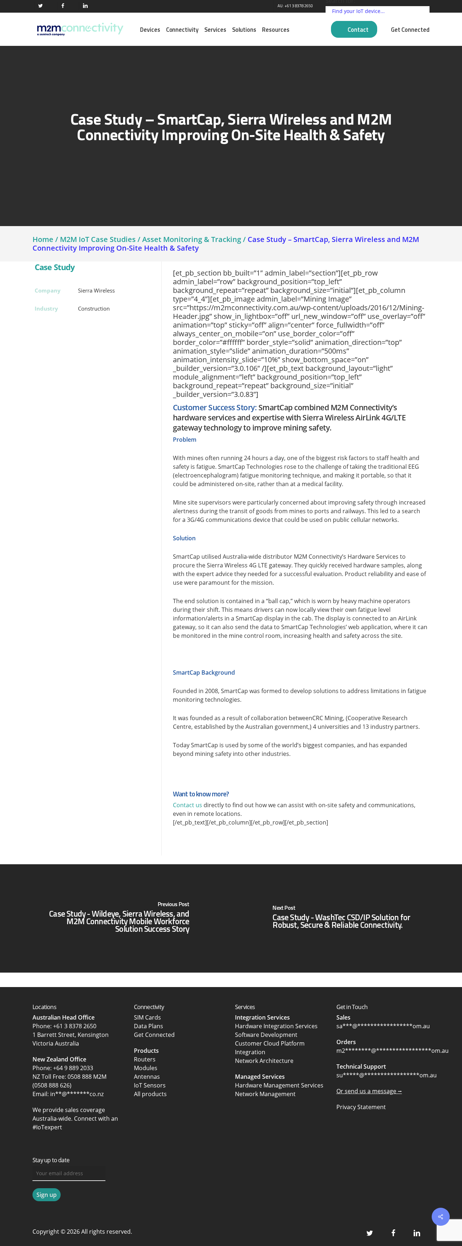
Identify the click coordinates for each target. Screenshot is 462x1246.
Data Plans (148, 1026)
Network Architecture (264, 1061)
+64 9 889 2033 (73, 1068)
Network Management (265, 1094)
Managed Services (260, 1077)
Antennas (147, 1077)
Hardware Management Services (279, 1085)
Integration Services (262, 1017)
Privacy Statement (361, 1107)
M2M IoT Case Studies (98, 239)
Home (42, 239)
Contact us (187, 805)
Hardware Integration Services (276, 1026)
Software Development (266, 1035)
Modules (145, 1068)
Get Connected (154, 1035)
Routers (145, 1059)
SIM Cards (148, 1017)
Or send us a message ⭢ (369, 1091)
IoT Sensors (150, 1085)
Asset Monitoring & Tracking (191, 239)
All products (150, 1094)
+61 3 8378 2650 (74, 1026)
